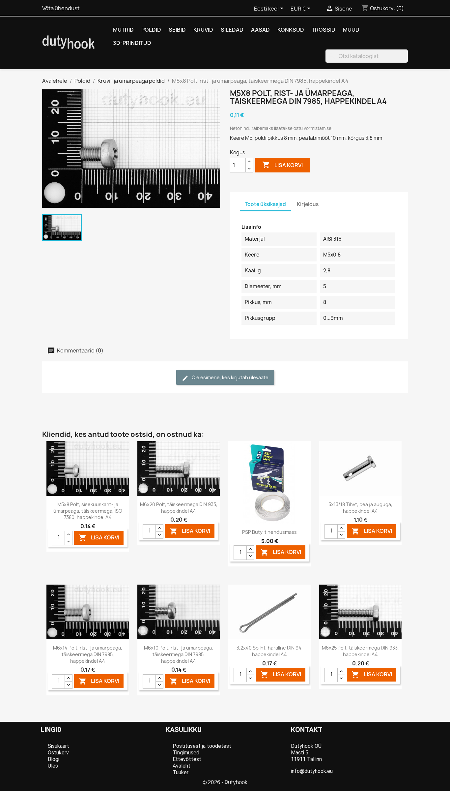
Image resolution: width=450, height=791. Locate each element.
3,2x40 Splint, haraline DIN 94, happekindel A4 (270, 651)
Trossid (323, 29)
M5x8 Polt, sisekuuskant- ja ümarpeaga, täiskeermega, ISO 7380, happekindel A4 (87, 511)
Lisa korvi (282, 165)
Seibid (177, 29)
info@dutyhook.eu (312, 771)
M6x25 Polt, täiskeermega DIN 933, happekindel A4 (360, 651)
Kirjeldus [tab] (308, 204)
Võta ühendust (61, 8)
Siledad (232, 29)
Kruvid (203, 29)
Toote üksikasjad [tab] (265, 204)
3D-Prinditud (132, 42)
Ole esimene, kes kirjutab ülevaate (229, 377)
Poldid (151, 29)
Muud (351, 29)
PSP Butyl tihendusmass (269, 532)
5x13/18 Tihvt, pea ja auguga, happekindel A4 (360, 507)
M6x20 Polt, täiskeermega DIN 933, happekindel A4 (178, 507)
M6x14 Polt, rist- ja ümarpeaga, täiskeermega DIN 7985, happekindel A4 (87, 654)
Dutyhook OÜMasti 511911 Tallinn (306, 752)
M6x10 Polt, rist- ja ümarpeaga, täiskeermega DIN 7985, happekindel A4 (178, 654)
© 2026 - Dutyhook (225, 782)
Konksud (290, 29)
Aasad (260, 29)
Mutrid (123, 29)
